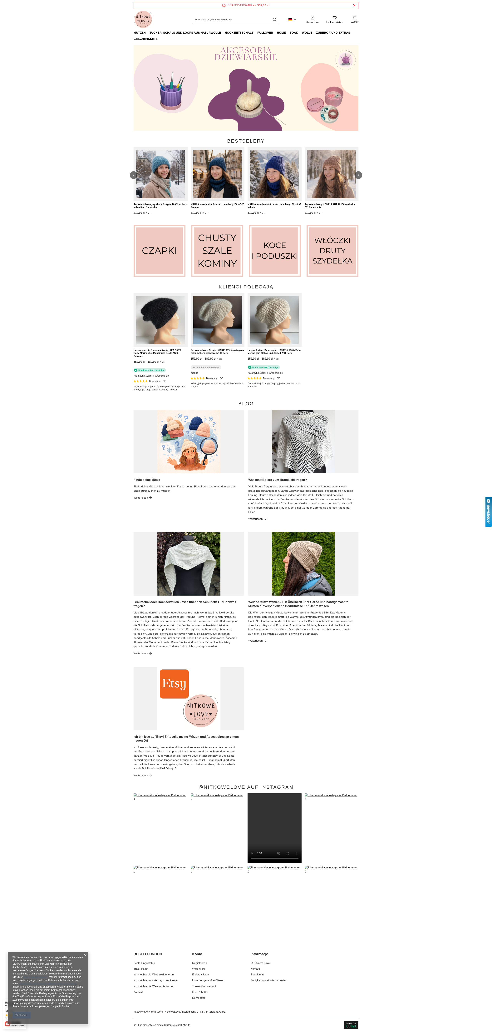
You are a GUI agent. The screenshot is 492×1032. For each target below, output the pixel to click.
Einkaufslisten (200, 974)
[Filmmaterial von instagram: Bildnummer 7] (275, 900)
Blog (246, 403)
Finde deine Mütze (147, 479)
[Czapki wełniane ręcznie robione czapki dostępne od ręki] (246, 88)
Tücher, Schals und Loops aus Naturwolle (185, 32)
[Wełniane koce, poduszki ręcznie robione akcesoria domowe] (275, 251)
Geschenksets (146, 38)
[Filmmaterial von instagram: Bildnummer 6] (218, 900)
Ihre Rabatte (199, 992)
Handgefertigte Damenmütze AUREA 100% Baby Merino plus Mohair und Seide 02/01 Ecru (274, 352)
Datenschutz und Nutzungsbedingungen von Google (47, 983)
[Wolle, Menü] (314, 32)
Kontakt (138, 992)
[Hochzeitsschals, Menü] (255, 32)
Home (281, 32)
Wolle (307, 32)
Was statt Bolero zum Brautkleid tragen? (277, 479)
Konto (197, 954)
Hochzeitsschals (239, 32)
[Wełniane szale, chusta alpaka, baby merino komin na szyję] (217, 251)
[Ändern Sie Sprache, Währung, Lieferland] (292, 19)
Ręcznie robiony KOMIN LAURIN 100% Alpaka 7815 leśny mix (330, 206)
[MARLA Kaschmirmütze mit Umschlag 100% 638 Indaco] (275, 174)
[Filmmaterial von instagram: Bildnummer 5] (161, 900)
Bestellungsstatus (144, 962)
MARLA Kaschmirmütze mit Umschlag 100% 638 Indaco (274, 206)
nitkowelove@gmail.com (148, 1011)
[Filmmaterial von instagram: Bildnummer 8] (332, 900)
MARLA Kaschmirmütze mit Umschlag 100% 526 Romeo (217, 206)
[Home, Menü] (288, 32)
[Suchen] (274, 19)
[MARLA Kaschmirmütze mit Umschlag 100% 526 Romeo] (218, 174)
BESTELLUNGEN (148, 954)
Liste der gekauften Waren (208, 980)
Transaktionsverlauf (204, 986)
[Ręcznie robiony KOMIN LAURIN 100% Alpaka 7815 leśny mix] (332, 174)
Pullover (265, 32)
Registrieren (199, 962)
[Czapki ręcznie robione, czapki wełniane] (159, 251)
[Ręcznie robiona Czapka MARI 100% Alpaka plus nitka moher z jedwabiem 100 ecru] (218, 320)
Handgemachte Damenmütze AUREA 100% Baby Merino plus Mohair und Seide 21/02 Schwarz (157, 353)
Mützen (140, 32)
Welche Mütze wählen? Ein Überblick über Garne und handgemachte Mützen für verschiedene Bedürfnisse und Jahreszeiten (298, 604)
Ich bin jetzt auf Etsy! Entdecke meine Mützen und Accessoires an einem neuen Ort (186, 738)
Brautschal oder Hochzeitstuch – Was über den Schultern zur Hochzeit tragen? (185, 604)
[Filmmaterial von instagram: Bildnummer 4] (332, 828)
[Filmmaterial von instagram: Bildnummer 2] (218, 828)
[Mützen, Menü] (148, 32)
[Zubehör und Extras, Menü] (352, 32)
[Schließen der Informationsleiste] (354, 5)
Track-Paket (141, 968)
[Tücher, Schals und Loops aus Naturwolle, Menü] (223, 32)
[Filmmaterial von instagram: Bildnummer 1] (161, 828)
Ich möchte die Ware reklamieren (154, 974)
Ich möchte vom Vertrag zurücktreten (156, 980)
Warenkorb (198, 968)
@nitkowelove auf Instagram (246, 787)
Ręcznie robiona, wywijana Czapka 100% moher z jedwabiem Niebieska (160, 206)
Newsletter (198, 997)
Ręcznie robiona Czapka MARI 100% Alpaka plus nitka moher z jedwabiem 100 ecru (217, 352)
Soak (294, 32)
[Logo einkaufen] (143, 19)
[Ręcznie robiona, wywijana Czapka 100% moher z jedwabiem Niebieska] (161, 174)
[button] (358, 88)
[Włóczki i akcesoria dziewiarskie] (332, 251)
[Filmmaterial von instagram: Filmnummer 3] (275, 828)
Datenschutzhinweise (35, 976)
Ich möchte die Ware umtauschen (154, 986)
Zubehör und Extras (333, 32)
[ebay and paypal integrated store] (351, 1025)
